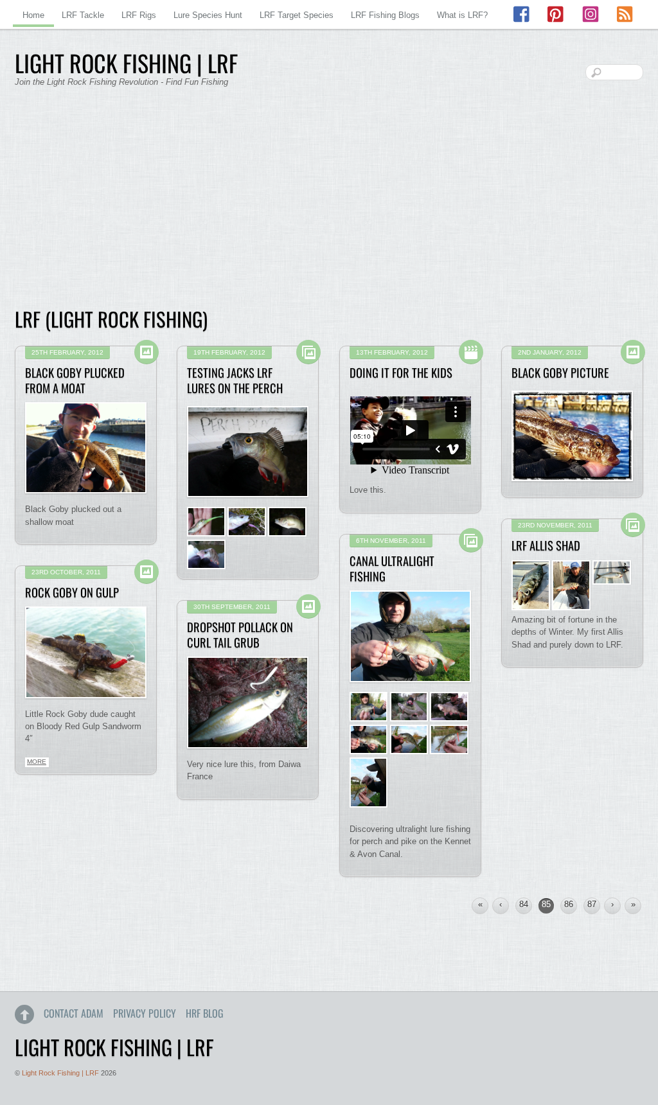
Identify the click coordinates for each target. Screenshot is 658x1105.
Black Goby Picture (560, 372)
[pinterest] (556, 14)
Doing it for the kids (401, 372)
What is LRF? (462, 15)
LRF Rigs (138, 15)
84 (523, 904)
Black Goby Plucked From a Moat (75, 380)
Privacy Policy (144, 1013)
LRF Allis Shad (545, 545)
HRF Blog (205, 1013)
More (36, 761)
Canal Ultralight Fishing (392, 568)
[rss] (624, 14)
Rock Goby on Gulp (72, 592)
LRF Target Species (296, 15)
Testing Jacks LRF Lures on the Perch (235, 380)
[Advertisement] (329, 206)
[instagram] (590, 14)
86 (568, 904)
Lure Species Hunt (207, 15)
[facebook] (522, 14)
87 (591, 904)
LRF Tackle (83, 15)
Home (33, 15)
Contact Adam (73, 1013)
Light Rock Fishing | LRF (60, 1073)
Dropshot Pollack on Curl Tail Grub (240, 634)
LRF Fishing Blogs (385, 15)
